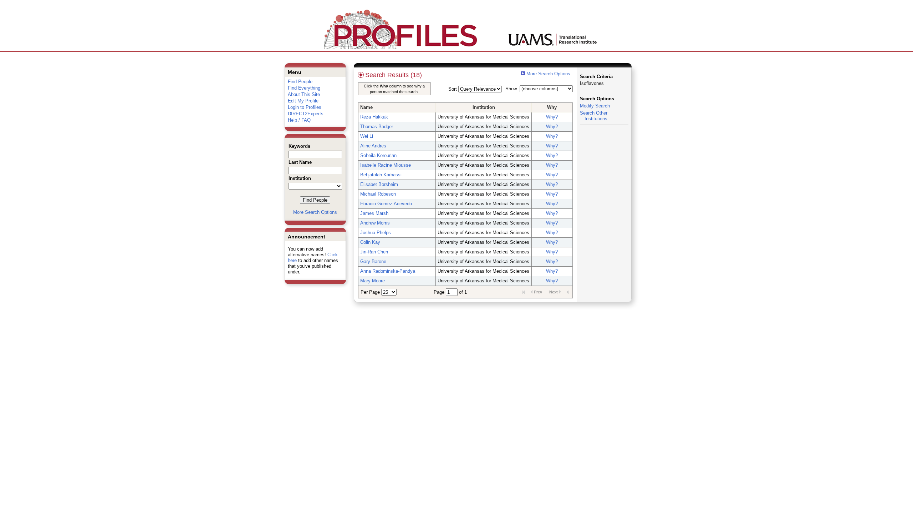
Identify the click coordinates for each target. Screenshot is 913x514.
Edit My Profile (303, 101)
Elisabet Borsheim (379, 184)
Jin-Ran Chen (374, 252)
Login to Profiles (304, 107)
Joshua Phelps (375, 232)
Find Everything (304, 88)
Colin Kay (370, 242)
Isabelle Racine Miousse (385, 165)
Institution (484, 107)
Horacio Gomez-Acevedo (386, 203)
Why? (552, 117)
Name (366, 107)
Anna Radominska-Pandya (387, 271)
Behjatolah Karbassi (381, 174)
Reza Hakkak (374, 117)
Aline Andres (373, 145)
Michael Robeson (378, 194)
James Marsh (374, 213)
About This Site (304, 94)
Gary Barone (373, 261)
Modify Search (595, 106)
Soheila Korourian (378, 155)
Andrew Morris (375, 223)
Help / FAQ (299, 120)
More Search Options (315, 212)
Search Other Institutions (593, 115)
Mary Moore (372, 280)
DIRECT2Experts (305, 113)
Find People (300, 81)
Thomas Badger (376, 126)
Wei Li (366, 136)
